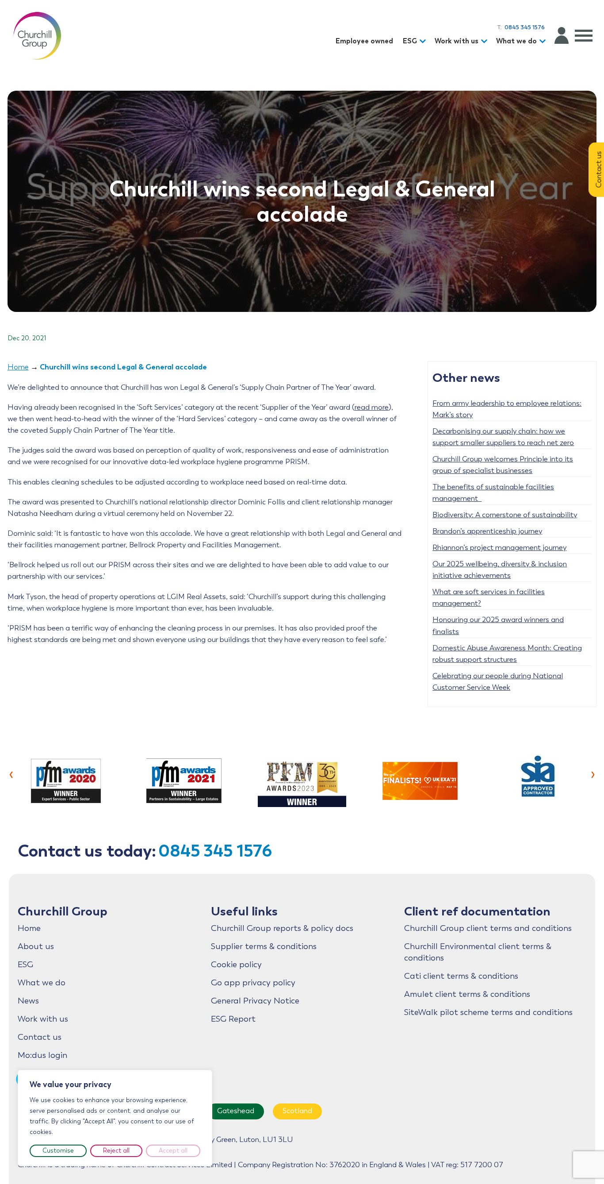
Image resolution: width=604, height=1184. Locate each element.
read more (372, 407)
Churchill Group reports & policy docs (282, 928)
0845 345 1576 (215, 850)
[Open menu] (583, 35)
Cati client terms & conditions (461, 976)
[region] (115, 1118)
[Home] (37, 35)
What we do (516, 41)
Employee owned (364, 41)
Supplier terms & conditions (264, 946)
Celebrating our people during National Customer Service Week (497, 682)
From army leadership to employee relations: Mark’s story (506, 409)
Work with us (456, 41)
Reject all (116, 1150)
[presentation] (11, 773)
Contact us (39, 1037)
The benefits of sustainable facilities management (493, 493)
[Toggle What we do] (544, 41)
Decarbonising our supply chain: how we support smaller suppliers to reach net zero (503, 437)
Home (18, 367)
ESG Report (233, 1019)
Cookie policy (236, 964)
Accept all (173, 1150)
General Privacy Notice (255, 1001)
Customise (58, 1150)
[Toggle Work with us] (485, 41)
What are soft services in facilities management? (488, 597)
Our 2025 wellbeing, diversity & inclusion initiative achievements (499, 570)
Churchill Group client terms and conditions (488, 928)
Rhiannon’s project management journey (499, 547)
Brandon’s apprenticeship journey (487, 531)
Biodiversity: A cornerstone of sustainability (504, 515)
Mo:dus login (42, 1055)
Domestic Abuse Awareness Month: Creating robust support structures (507, 654)
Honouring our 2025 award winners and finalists (498, 625)
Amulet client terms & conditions (467, 994)
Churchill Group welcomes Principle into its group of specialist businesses (502, 465)
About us (36, 946)
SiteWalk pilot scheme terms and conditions (488, 1012)
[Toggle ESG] (424, 41)
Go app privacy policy (253, 983)
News (28, 1001)
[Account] (561, 35)
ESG (410, 41)
